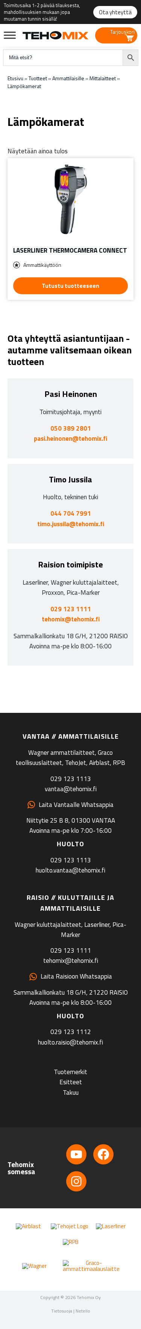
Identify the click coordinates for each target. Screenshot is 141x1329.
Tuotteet (38, 78)
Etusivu (15, 78)
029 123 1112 (70, 1032)
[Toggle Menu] (10, 35)
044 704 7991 (70, 513)
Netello (83, 1310)
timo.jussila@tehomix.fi (70, 524)
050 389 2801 (70, 428)
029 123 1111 (70, 609)
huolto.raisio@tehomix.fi (70, 1042)
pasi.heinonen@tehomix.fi (70, 438)
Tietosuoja (61, 1310)
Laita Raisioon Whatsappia (76, 976)
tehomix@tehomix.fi (71, 619)
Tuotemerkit (70, 1072)
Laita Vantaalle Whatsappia (76, 805)
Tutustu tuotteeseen (70, 285)
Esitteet (70, 1082)
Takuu (71, 1092)
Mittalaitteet (102, 78)
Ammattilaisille (68, 78)
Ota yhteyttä (115, 12)
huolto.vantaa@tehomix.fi (70, 870)
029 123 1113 (70, 779)
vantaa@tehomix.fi (71, 789)
